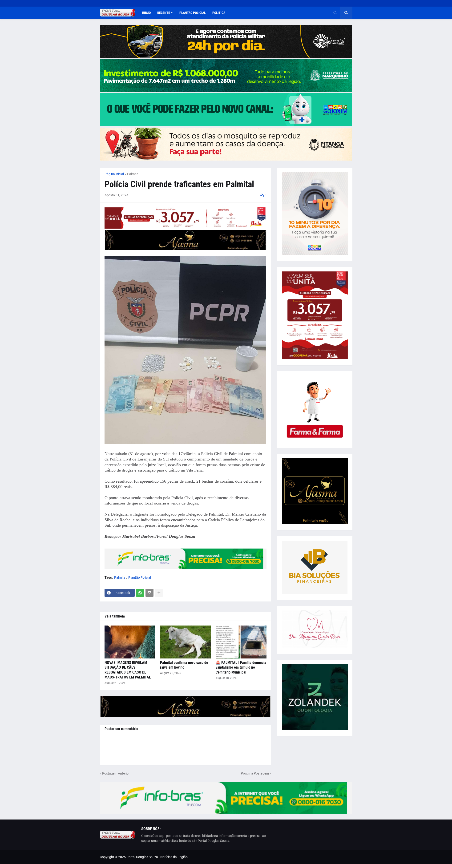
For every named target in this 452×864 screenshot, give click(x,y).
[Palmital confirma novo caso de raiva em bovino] (185, 642)
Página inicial (114, 174)
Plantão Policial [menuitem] (192, 13)
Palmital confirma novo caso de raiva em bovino (184, 665)
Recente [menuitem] (163, 13)
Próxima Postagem (255, 773)
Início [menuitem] (146, 13)
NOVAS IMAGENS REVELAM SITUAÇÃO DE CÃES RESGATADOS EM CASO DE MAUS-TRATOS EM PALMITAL (128, 669)
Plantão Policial (139, 577)
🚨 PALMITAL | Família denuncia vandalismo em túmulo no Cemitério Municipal (241, 667)
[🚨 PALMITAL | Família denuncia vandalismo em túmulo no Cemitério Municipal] (241, 642)
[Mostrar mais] (159, 593)
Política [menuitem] (218, 13)
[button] (335, 13)
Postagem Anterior (116, 773)
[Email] (149, 593)
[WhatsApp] (140, 593)
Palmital (133, 174)
